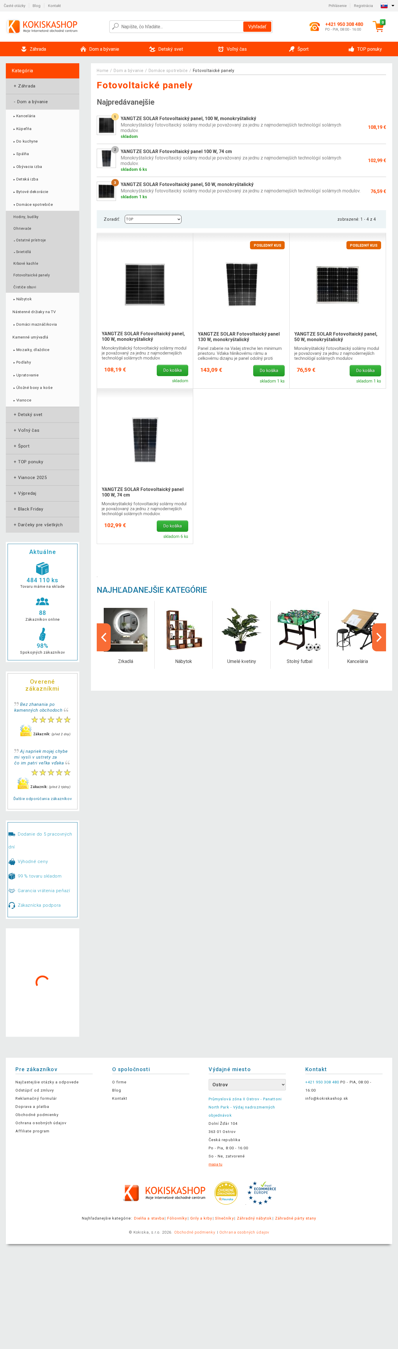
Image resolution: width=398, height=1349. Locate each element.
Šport (21, 446)
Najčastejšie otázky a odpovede (47, 1082)
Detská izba (25, 179)
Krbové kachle (25, 264)
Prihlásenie (338, 5)
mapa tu (215, 1164)
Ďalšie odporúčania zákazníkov (42, 799)
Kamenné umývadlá (30, 337)
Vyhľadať (257, 26)
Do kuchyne (25, 141)
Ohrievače (22, 229)
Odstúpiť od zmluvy (34, 1090)
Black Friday (28, 509)
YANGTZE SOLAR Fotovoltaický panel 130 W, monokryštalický (239, 336)
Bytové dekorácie (30, 192)
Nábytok (22, 299)
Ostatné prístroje (29, 240)
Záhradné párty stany (295, 1218)
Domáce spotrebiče (33, 204)
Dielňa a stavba (149, 1218)
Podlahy (22, 362)
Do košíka (172, 370)
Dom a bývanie (30, 101)
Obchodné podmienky (37, 1115)
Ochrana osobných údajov (40, 1123)
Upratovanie (25, 375)
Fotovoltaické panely (31, 275)
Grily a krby (201, 1218)
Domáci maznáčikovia (35, 324)
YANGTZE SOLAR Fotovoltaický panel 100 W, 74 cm (143, 492)
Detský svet (28, 414)
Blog (36, 5)
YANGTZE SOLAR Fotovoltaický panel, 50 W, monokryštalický (335, 336)
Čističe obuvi (24, 287)
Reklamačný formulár (36, 1098)
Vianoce (22, 400)
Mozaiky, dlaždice (31, 350)
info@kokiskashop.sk (326, 1098)
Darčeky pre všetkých (38, 524)
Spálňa (21, 154)
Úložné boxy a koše (32, 387)
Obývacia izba (27, 166)
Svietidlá (22, 252)
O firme (119, 1082)
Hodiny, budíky (25, 217)
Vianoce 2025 (30, 477)
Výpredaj (24, 493)
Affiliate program (32, 1131)
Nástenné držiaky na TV (34, 312)
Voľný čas (26, 430)
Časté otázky (14, 5)
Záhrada (24, 86)
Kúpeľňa (22, 129)
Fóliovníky (177, 1218)
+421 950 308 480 (322, 1082)
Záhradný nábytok (254, 1218)
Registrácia (363, 5)
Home (103, 70)
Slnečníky (224, 1218)
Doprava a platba (32, 1106)
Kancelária (24, 116)
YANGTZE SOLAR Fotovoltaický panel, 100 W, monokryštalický (143, 336)
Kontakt (54, 5)
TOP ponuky (28, 461)
